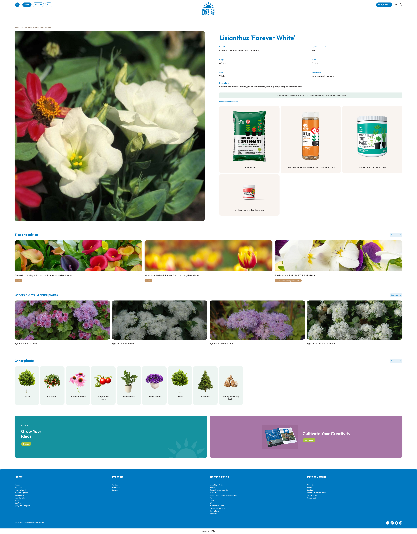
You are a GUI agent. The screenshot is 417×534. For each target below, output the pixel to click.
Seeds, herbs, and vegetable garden (288, 281)
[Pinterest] (400, 523)
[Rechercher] (399, 2)
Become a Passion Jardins (316, 493)
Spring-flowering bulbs (23, 506)
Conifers (18, 503)
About (309, 487)
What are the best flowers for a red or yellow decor (172, 275)
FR (396, 4)
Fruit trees (18, 487)
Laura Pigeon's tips (216, 485)
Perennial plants (20, 490)
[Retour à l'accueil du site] (208, 10)
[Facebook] (387, 523)
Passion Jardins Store (217, 508)
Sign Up (26, 444)
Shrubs (17, 485)
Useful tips (213, 493)
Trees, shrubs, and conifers (219, 490)
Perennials (213, 513)
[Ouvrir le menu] (17, 4)
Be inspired (309, 440)
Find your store (384, 5)
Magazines (311, 485)
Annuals (18, 281)
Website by (205, 531)
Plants (26, 5)
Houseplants (19, 495)
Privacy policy (312, 498)
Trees (17, 500)
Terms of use (312, 495)
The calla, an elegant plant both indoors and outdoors (43, 275)
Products (38, 5)
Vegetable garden (21, 493)
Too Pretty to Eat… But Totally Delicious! (296, 275)
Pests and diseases (217, 506)
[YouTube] (396, 523)
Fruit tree (213, 498)
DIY (211, 503)
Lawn (212, 500)
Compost (115, 490)
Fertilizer (115, 485)
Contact (310, 490)
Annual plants (26, 28)
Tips (48, 5)
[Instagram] (392, 523)
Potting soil (116, 487)
